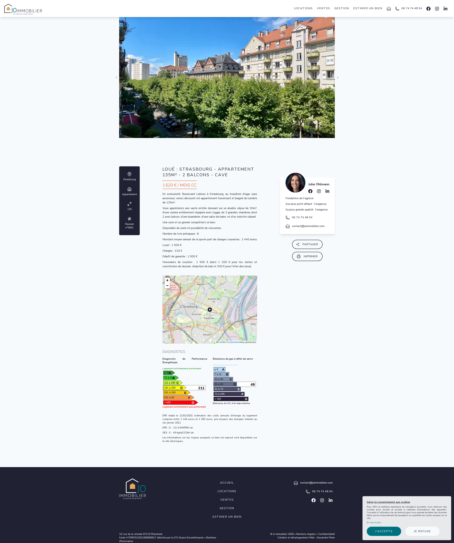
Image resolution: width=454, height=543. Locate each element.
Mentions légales (306, 534)
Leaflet (221, 341)
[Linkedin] (445, 8)
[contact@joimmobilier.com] (388, 8)
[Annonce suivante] (337, 77)
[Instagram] (437, 8)
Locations (303, 8)
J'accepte (384, 531)
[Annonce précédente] (116, 77)
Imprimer (311, 256)
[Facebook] (428, 8)
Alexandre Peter (325, 537)
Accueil (227, 483)
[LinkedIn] (327, 190)
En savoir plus (374, 522)
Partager (310, 244)
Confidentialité (326, 534)
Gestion (341, 8)
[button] (167, 280)
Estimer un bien (367, 8)
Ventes (323, 8)
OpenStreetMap (236, 341)
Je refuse (422, 531)
